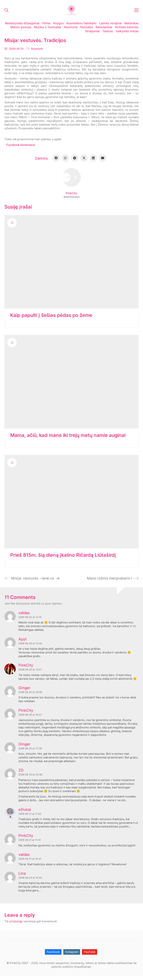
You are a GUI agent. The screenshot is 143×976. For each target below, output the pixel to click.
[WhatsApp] (65, 158)
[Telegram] (74, 158)
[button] (136, 10)
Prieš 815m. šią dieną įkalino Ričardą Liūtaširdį (63, 555)
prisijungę (16, 921)
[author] (71, 177)
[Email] (102, 158)
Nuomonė (37, 48)
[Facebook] (56, 158)
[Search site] (6, 10)
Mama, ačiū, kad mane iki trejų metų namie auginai (67, 435)
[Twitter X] (84, 158)
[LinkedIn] (93, 158)
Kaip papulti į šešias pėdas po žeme (51, 315)
